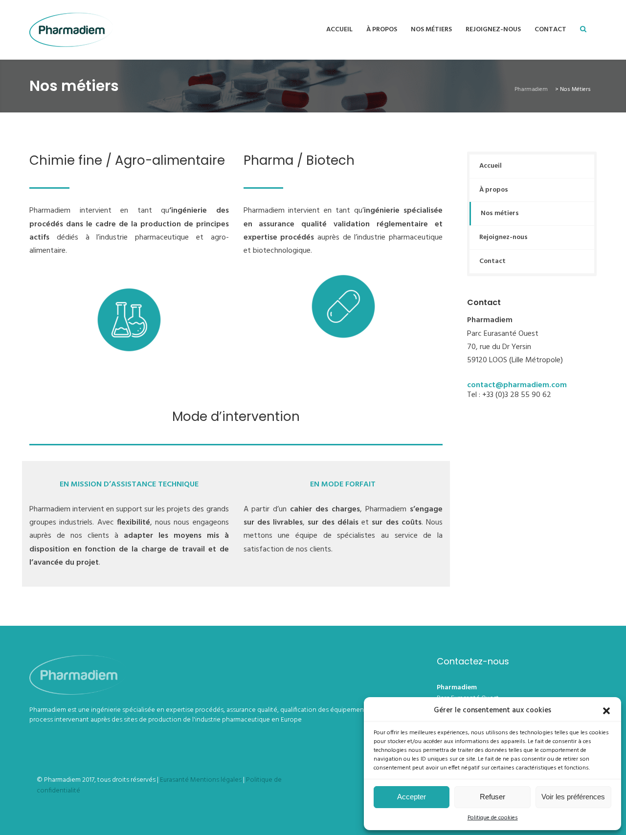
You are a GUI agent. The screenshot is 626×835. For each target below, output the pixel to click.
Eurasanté (174, 780)
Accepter (411, 796)
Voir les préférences (573, 796)
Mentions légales (216, 780)
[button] (606, 711)
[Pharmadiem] (71, 29)
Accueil (339, 29)
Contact (550, 29)
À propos (381, 29)
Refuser (492, 796)
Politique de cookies (493, 818)
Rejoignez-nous (493, 29)
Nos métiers (431, 29)
